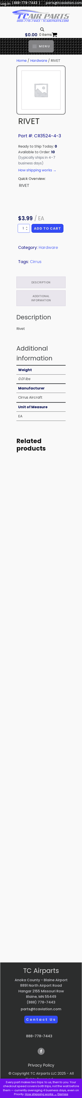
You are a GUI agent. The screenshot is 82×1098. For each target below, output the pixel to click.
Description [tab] (41, 282)
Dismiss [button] (63, 1094)
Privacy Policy (41, 1065)
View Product (41, 571)
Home (21, 60)
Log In (5, 3)
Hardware (38, 60)
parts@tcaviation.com (64, 3)
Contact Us (41, 1019)
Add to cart (47, 228)
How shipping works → (41, 1094)
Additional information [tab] (41, 298)
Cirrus (36, 261)
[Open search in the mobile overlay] (42, 29)
